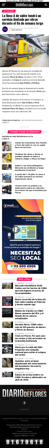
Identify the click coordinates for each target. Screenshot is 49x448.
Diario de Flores (17, 30)
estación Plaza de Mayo (32, 120)
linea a (6, 122)
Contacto (24, 409)
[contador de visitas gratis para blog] (24, 444)
